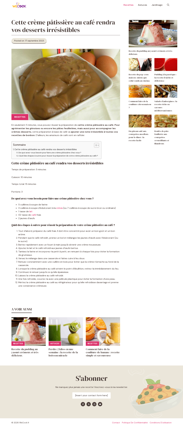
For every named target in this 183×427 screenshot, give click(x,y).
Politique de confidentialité (135, 422)
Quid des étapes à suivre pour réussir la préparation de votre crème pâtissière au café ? (58, 156)
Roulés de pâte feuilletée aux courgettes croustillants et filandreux (161, 137)
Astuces (142, 4)
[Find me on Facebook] (83, 404)
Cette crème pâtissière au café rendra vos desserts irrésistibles (45, 149)
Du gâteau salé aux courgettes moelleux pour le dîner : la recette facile (138, 136)
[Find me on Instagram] (94, 404)
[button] (168, 5)
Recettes (128, 4)
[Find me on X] (88, 404)
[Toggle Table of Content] (95, 145)
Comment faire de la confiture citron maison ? (140, 104)
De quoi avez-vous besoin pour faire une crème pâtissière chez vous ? (50, 152)
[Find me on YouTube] (100, 404)
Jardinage (157, 4)
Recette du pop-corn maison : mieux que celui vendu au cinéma (139, 77)
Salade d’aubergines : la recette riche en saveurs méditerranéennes (165, 106)
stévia (59, 208)
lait (30, 211)
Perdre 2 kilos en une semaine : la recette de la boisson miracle (63, 352)
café (33, 214)
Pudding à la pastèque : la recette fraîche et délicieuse (165, 77)
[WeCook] (19, 5)
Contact (116, 422)
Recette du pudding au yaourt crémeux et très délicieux (24, 352)
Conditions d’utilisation (161, 422)
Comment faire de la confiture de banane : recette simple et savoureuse (103, 352)
